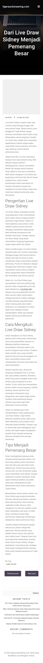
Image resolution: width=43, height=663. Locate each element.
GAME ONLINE (11, 564)
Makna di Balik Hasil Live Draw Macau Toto (21, 624)
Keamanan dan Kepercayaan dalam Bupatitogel (21, 615)
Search (36, 593)
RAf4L (9, 117)
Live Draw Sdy (26, 289)
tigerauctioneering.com (16, 6)
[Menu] (39, 7)
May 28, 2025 (24, 117)
